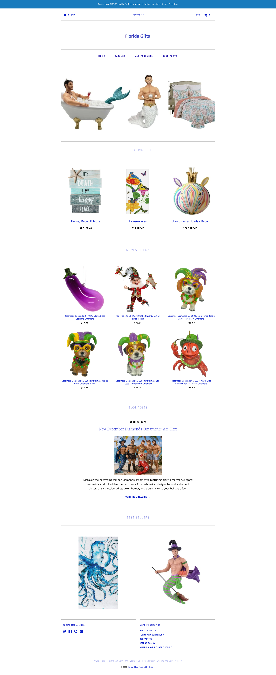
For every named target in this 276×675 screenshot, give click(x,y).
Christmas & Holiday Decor (190, 221)
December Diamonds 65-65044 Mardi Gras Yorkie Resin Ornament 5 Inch (85, 382)
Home (101, 56)
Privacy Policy (148, 631)
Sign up (141, 14)
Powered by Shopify (146, 667)
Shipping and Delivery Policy (156, 647)
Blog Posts (170, 56)
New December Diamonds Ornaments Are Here (138, 429)
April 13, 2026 (138, 422)
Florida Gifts (132, 667)
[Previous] (64, 102)
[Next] (211, 102)
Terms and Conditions (152, 635)
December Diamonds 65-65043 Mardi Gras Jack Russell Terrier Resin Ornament (138, 382)
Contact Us (146, 639)
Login (134, 14)
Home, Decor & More (85, 221)
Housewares (138, 221)
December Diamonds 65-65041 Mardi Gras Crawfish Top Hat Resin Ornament (191, 382)
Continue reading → (137, 497)
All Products (144, 56)
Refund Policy (147, 643)
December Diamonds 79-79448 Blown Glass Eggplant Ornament (85, 317)
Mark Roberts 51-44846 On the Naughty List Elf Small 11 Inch (137, 317)
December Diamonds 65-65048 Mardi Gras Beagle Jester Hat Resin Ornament (191, 317)
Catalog (120, 56)
